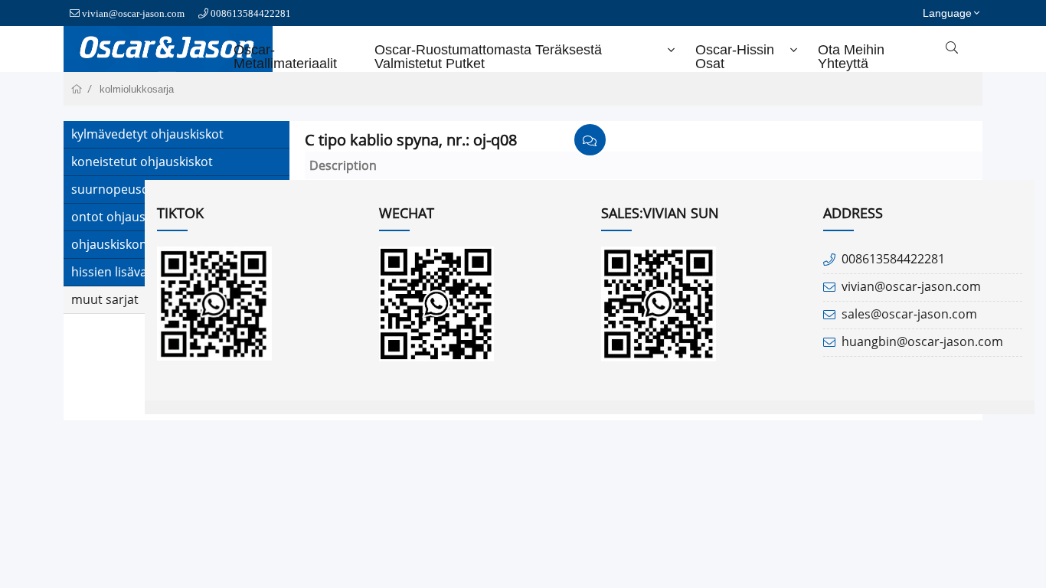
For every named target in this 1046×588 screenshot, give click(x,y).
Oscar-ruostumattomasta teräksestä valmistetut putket (488, 56)
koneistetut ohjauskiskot (142, 161)
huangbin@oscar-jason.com (922, 341)
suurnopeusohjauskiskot (142, 189)
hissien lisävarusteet (130, 271)
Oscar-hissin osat (734, 56)
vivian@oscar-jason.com (133, 13)
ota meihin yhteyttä (851, 56)
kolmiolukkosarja (137, 89)
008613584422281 (251, 13)
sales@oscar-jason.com (909, 313)
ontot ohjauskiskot (125, 216)
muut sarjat (105, 299)
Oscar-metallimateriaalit (285, 56)
